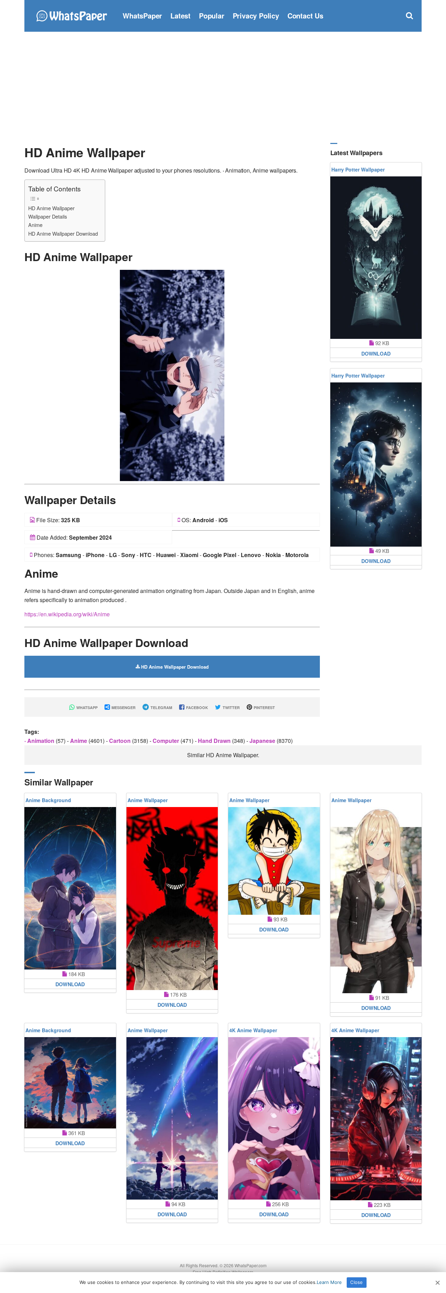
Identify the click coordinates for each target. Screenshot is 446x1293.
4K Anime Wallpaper (253, 1030)
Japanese (263, 741)
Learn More (329, 1282)
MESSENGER (123, 707)
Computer (166, 741)
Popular (211, 15)
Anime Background (48, 800)
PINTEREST (264, 707)
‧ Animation (40, 741)
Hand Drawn (215, 741)
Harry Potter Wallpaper (358, 169)
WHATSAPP (86, 707)
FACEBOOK (196, 707)
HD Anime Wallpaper (51, 208)
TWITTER (231, 707)
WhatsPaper (142, 15)
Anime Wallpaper (148, 800)
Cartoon (120, 741)
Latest (180, 15)
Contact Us (305, 15)
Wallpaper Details (47, 216)
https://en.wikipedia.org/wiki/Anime (67, 614)
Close (356, 1282)
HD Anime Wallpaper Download (63, 233)
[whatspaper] (71, 15)
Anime (35, 224)
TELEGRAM (160, 707)
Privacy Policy (256, 15)
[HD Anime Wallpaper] (172, 375)
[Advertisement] (223, 87)
